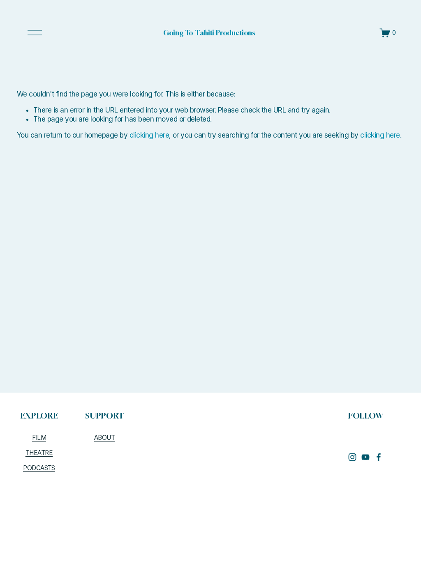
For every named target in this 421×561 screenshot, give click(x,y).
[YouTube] (365, 457)
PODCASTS (39, 468)
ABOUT (104, 437)
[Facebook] (379, 457)
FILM (39, 437)
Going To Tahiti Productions (209, 32)
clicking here (149, 135)
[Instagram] (352, 457)
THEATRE (39, 453)
